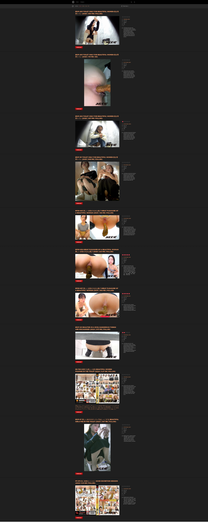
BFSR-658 (128, 274)
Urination (133, 441)
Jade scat (129, 231)
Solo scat (131, 265)
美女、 (125, 274)
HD (124, 132)
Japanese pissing (130, 32)
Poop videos (126, 233)
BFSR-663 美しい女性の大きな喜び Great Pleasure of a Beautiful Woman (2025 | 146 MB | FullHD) (96, 212)
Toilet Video (126, 35)
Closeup (125, 230)
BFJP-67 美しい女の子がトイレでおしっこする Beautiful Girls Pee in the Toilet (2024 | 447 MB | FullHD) (97, 420)
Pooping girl (132, 271)
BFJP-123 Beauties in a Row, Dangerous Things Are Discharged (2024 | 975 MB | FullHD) (95, 328)
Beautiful (128, 345)
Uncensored (130, 132)
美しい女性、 (133, 273)
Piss (130, 33)
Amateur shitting (127, 305)
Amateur (134, 132)
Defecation (127, 31)
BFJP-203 (131, 77)
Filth (135, 498)
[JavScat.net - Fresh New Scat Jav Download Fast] (73, 2)
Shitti (125, 352)
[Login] (134, 2)
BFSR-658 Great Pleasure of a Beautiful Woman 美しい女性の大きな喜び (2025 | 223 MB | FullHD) (96, 250)
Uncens (125, 36)
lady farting (132, 232)
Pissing (132, 33)
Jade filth (134, 499)
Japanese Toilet (126, 33)
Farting (125, 265)
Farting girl (133, 230)
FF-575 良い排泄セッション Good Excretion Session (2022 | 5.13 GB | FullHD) (96, 482)
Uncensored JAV (131, 35)
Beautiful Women (132, 229)
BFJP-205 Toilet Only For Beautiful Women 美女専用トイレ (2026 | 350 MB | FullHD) (97, 12)
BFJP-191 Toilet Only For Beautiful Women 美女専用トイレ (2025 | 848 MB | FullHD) (96, 158)
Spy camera (126, 393)
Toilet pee (129, 34)
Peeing (126, 132)
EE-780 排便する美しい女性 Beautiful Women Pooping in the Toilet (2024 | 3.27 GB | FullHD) (95, 370)
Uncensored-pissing (127, 441)
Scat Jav (125, 125)
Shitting (125, 34)
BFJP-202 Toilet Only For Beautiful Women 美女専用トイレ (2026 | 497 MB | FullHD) (97, 117)
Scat (129, 265)
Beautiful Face (126, 133)
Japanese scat (130, 270)
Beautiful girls (132, 133)
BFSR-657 (134, 310)
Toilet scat (133, 34)
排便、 (130, 272)
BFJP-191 (131, 180)
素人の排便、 (128, 273)
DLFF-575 (125, 498)
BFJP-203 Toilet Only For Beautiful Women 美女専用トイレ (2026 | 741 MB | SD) (97, 56)
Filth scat (125, 499)
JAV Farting (127, 232)
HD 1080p (125, 231)
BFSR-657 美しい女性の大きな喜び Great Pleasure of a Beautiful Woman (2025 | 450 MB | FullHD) (96, 289)
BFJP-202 (131, 139)
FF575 (132, 498)
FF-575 (129, 498)
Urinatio (128, 77)
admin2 (125, 22)
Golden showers (127, 73)
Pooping (130, 233)
